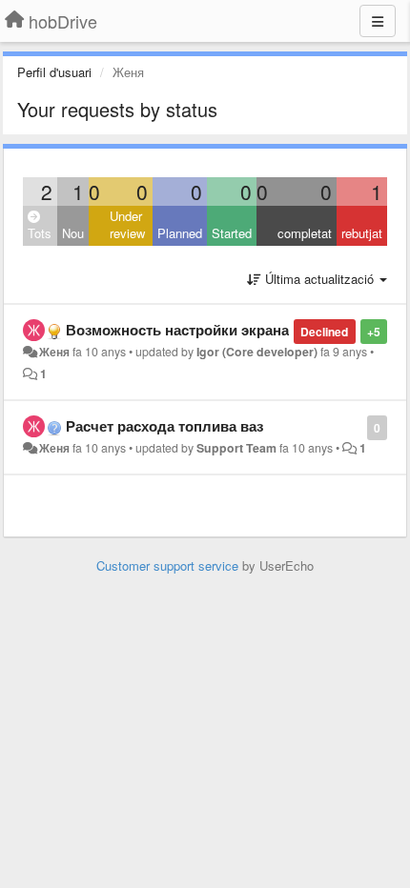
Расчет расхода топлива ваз (164, 425)
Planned (179, 233)
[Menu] (377, 21)
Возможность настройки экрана (177, 329)
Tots (39, 233)
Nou (73, 233)
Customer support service (167, 565)
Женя (54, 351)
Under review (127, 225)
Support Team (236, 447)
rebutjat (361, 233)
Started (232, 233)
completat (304, 233)
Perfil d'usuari (54, 72)
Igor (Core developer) (257, 351)
